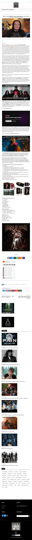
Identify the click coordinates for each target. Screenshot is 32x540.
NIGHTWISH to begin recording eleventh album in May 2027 (11, 364)
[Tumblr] (13, 290)
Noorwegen (15, 481)
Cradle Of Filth (10, 284)
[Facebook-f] (10, 258)
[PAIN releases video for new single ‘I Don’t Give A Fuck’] (16, 339)
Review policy (3, 506)
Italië (8, 479)
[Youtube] (19, 258)
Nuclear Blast (20, 481)
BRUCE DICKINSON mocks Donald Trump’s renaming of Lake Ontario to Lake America (15, 398)
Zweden (6, 487)
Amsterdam (16, 471)
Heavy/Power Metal (19, 477)
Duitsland (13, 475)
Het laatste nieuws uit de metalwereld (8, 9)
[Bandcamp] (24, 258)
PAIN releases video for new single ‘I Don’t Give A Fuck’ (10, 347)
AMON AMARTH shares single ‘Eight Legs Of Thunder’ (10, 465)
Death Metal (24, 473)
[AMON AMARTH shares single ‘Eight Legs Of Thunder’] (16, 456)
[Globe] (8, 258)
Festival (22, 475)
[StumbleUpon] (11, 290)
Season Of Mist (24, 483)
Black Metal (6, 284)
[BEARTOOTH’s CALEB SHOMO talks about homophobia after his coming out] (16, 372)
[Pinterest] (15, 290)
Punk (16, 483)
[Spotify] (17, 258)
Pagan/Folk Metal (26, 481)
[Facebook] (3, 290)
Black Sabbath (4, 473)
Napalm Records (18, 284)
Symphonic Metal (23, 284)
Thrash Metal (11, 485)
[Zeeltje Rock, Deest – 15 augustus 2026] (16, 423)
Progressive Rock (12, 483)
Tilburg (15, 485)
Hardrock (13, 477)
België (21, 471)
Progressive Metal (5, 483)
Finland (26, 475)
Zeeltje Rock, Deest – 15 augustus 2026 (8, 431)
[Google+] (7, 290)
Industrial (24, 477)
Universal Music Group (24, 485)
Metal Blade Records (13, 479)
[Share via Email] (19, 290)
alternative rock (11, 471)
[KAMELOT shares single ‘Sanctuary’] (16, 440)
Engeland (14, 284)
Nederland (10, 481)
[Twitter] (13, 258)
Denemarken (4, 475)
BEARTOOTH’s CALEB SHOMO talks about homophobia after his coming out (13, 381)
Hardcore (8, 477)
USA (2, 487)
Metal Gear (23, 479)
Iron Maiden (4, 479)
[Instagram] (15, 258)
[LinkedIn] (9, 290)
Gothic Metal (4, 477)
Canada (14, 473)
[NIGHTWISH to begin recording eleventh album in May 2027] (16, 356)
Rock (19, 483)
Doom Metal (9, 475)
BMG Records (10, 473)
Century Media (19, 473)
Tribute (19, 485)
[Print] (21, 290)
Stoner (29, 483)
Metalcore (19, 479)
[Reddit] (17, 290)
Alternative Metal (4, 471)
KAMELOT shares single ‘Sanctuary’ (7, 448)
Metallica (28, 479)
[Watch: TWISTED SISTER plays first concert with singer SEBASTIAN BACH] (16, 406)
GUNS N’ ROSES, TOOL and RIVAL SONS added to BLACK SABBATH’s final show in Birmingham (24, 297)
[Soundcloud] (21, 258)
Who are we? (3, 505)
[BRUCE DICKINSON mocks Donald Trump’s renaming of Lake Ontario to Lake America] (16, 389)
